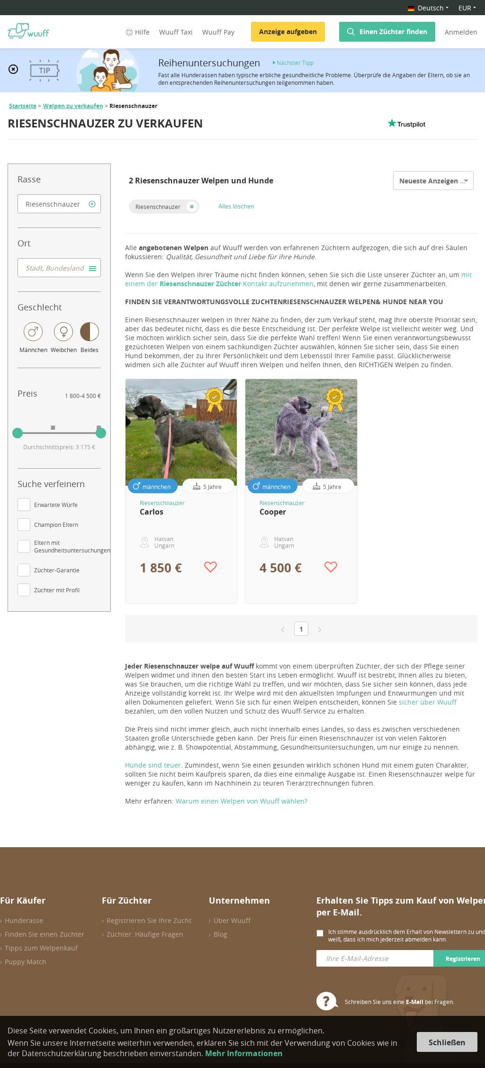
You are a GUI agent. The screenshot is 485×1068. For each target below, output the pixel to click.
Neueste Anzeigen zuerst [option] (439, 180)
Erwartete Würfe (56, 504)
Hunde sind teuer (153, 764)
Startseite (22, 106)
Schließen (447, 1042)
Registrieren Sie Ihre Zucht (149, 920)
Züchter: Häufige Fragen (145, 934)
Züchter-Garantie (57, 570)
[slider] (17, 433)
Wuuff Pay (218, 31)
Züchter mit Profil (57, 590)
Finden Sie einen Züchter (44, 934)
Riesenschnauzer (157, 206)
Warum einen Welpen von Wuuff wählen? (241, 801)
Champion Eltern (56, 524)
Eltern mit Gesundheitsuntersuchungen (72, 546)
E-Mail (414, 1002)
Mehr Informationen (244, 1053)
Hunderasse (24, 920)
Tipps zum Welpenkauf (41, 947)
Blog (220, 934)
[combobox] (59, 203)
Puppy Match (25, 961)
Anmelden (461, 31)
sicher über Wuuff (428, 701)
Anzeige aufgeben (288, 31)
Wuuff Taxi (176, 31)
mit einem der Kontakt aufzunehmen (298, 279)
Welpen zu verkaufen (73, 106)
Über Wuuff (232, 920)
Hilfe (142, 31)
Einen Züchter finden (393, 31)
